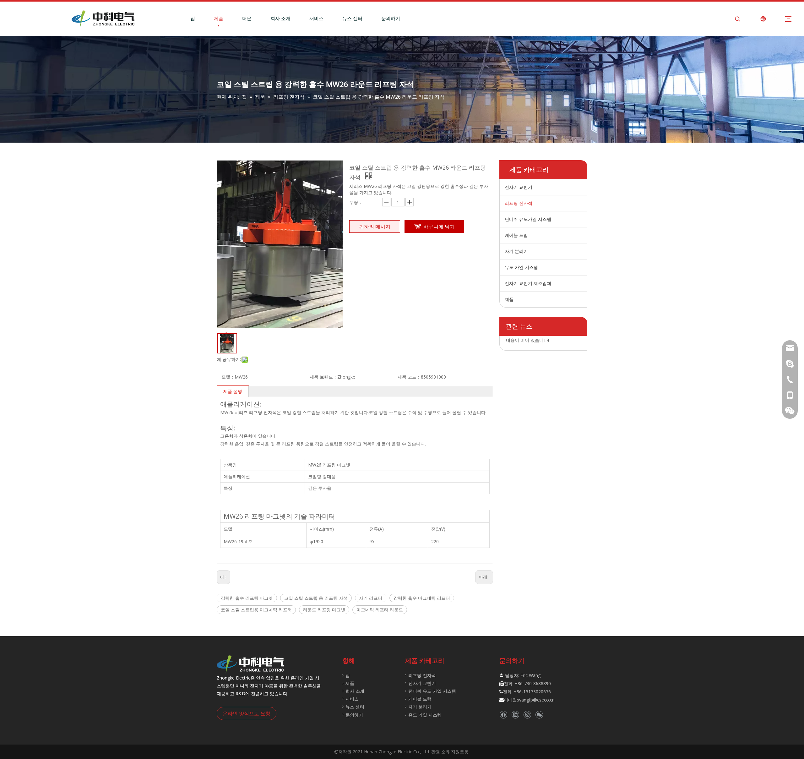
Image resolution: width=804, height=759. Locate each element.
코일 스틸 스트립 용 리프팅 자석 (316, 598)
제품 (218, 18)
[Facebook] (503, 714)
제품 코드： (409, 377)
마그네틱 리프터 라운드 (379, 610)
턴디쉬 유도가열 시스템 (528, 219)
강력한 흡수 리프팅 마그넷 (247, 598)
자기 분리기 (516, 251)
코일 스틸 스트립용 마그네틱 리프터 (256, 610)
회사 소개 (280, 18)
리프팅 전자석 (518, 203)
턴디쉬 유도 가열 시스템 (432, 691)
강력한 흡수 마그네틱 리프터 (422, 598)
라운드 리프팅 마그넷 (324, 610)
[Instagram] (527, 714)
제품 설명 (232, 391)
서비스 (316, 18)
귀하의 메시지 (374, 226)
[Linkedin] (515, 714)
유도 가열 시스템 (521, 267)
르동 (464, 752)
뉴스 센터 (352, 18)
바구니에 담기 (439, 226)
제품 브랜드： (323, 377)
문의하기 (390, 18)
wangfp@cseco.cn (536, 700)
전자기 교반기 (518, 187)
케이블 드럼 (516, 235)
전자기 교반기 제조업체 (528, 283)
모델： (228, 377)
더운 (247, 18)
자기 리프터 (370, 598)
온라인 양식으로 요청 (246, 713)
